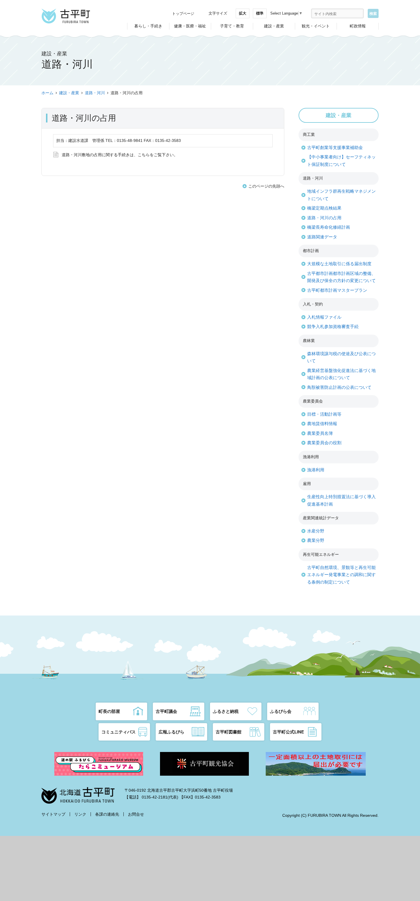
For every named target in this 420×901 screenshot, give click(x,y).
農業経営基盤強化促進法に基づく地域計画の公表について (341, 374)
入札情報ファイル (324, 317)
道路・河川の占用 (324, 217)
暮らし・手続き (148, 26)
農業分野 (315, 540)
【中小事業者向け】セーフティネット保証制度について (341, 160)
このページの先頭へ (266, 186)
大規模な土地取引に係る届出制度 (339, 263)
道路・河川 (95, 92)
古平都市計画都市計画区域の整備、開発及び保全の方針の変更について (341, 277)
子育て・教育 (232, 26)
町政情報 (358, 26)
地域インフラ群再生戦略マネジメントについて (341, 195)
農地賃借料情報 (322, 423)
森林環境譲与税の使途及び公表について (341, 357)
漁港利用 (315, 469)
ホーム (47, 92)
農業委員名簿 (320, 433)
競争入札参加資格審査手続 (333, 326)
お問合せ (136, 814)
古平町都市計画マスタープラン (337, 290)
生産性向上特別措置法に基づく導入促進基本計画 (341, 500)
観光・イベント (316, 26)
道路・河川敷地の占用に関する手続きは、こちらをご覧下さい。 (120, 154)
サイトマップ (53, 814)
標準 (259, 13)
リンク (80, 814)
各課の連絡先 (107, 814)
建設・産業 (274, 26)
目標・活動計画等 (324, 414)
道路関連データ (322, 236)
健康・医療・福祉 (190, 26)
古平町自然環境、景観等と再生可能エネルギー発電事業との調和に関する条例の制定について (341, 574)
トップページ (183, 13)
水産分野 (315, 530)
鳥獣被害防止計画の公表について (339, 387)
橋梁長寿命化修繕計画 (328, 227)
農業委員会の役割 (324, 442)
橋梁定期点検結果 (324, 208)
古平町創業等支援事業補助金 (335, 147)
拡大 (242, 13)
